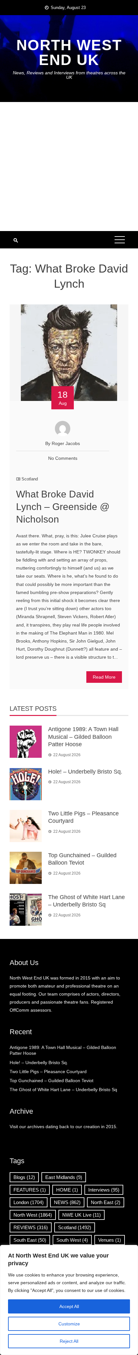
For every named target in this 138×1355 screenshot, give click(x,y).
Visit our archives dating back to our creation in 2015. (63, 1126)
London (28, 1202)
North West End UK (69, 52)
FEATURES (29, 1190)
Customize (69, 1323)
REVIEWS (30, 1227)
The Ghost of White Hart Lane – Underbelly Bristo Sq (63, 1089)
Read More (104, 677)
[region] (69, 1300)
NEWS (67, 1202)
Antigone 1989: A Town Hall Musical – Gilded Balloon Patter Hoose (83, 736)
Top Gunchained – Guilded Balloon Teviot (51, 1080)
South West (72, 1240)
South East (29, 1240)
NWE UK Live (81, 1215)
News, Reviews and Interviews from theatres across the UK (69, 75)
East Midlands (63, 1177)
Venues (109, 1240)
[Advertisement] (69, 166)
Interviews (103, 1190)
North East (105, 1202)
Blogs (24, 1177)
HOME (67, 1190)
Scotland (30, 479)
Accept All (69, 1306)
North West (32, 1215)
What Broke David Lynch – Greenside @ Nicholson (62, 506)
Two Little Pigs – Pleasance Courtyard (48, 1071)
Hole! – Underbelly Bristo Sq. (85, 771)
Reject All (69, 1341)
